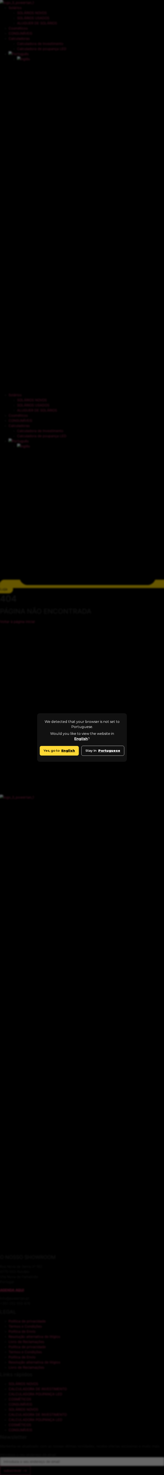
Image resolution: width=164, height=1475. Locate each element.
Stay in (102, 751)
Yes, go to (59, 751)
